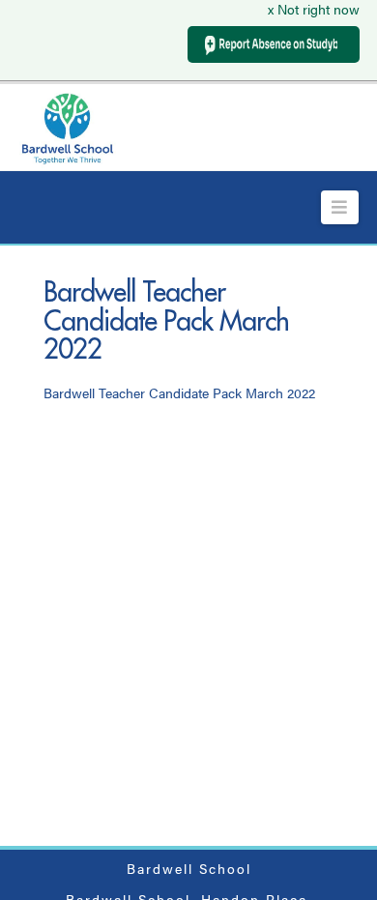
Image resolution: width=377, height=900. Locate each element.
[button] (340, 207)
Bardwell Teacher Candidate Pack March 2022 (179, 392)
